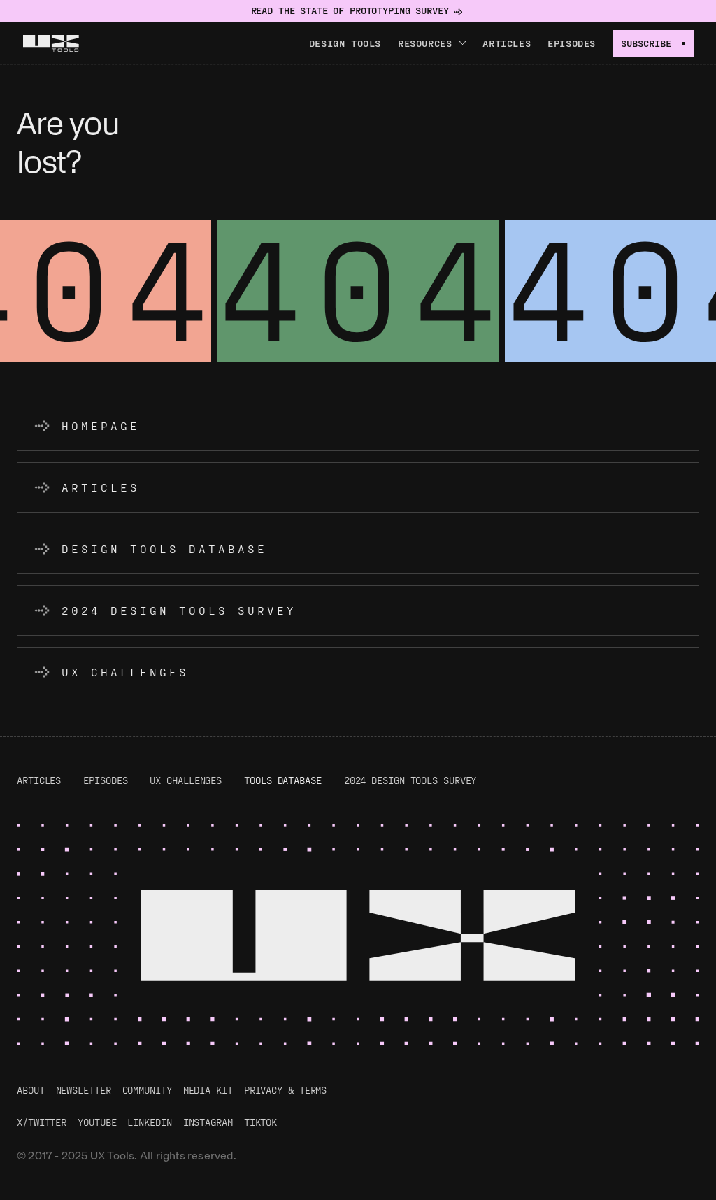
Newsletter (83, 1090)
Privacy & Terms (285, 1090)
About (31, 1090)
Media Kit (208, 1090)
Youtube (97, 1122)
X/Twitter (41, 1122)
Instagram (208, 1122)
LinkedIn (149, 1122)
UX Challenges (186, 780)
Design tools (345, 43)
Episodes (571, 43)
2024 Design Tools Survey (410, 780)
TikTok (260, 1122)
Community (147, 1090)
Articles (506, 43)
